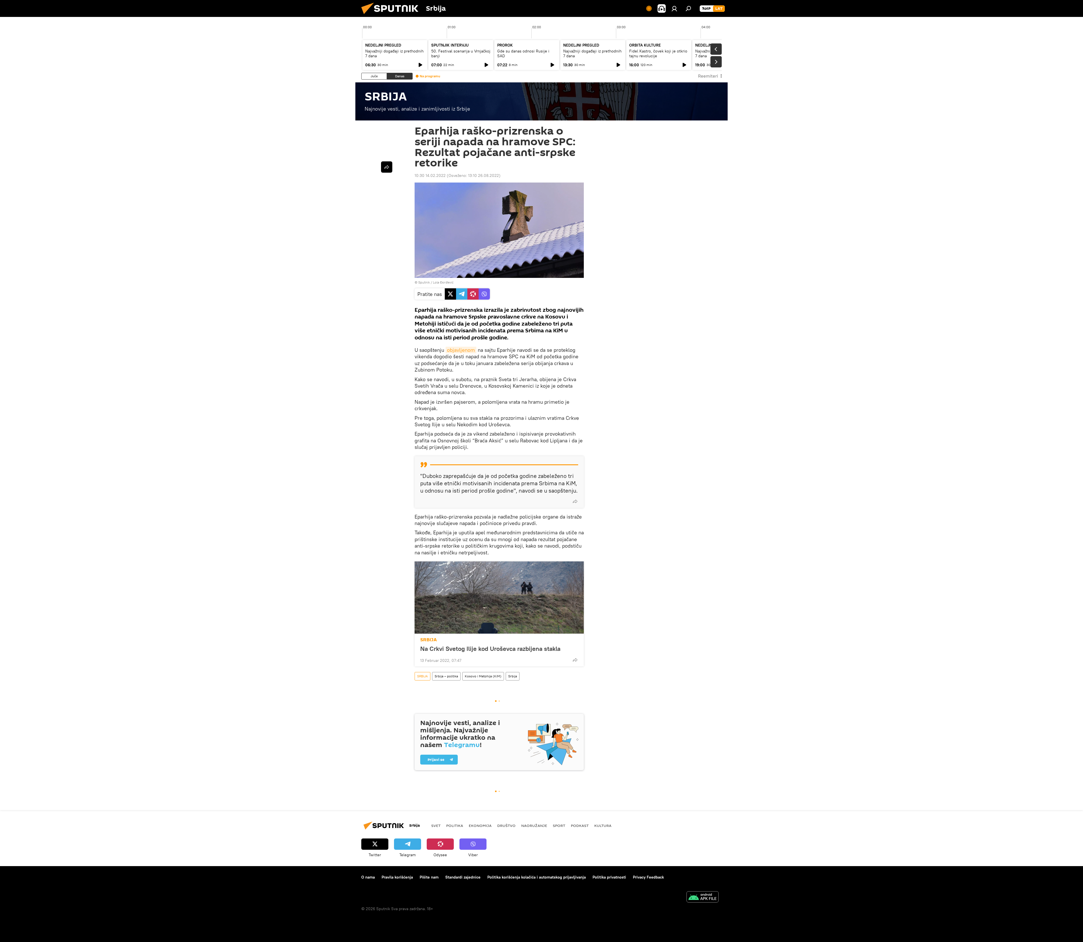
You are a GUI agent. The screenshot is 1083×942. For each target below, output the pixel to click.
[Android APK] (702, 897)
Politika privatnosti (609, 877)
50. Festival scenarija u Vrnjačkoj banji (460, 53)
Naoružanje (534, 825)
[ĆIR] (706, 8)
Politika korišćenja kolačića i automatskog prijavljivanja (536, 877)
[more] (575, 501)
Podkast (580, 825)
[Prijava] (674, 8)
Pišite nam (429, 877)
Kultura (602, 825)
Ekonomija (480, 825)
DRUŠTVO (506, 825)
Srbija (512, 676)
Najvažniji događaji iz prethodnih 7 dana (394, 53)
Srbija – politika (446, 676)
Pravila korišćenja (397, 877)
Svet (436, 825)
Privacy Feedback (648, 877)
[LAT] (719, 8)
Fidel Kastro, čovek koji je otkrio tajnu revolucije (658, 53)
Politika (454, 825)
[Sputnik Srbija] (392, 15)
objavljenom (461, 350)
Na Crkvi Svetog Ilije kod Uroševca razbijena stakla (490, 648)
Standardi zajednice (463, 877)
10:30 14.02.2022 (430, 175)
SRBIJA (428, 639)
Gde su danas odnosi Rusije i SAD (523, 53)
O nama (368, 877)
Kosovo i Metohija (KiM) (483, 676)
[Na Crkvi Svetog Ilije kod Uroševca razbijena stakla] (499, 597)
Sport (559, 825)
